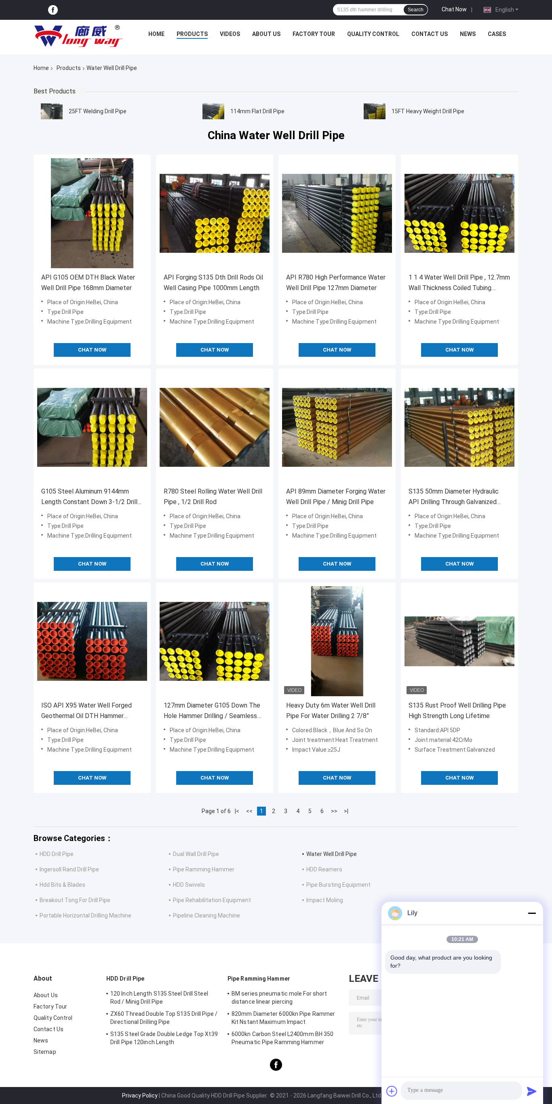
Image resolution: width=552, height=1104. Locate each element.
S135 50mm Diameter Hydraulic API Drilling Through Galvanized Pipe (454, 497)
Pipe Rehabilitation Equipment (212, 900)
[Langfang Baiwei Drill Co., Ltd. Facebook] (53, 10)
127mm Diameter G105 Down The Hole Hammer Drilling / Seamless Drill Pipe (212, 711)
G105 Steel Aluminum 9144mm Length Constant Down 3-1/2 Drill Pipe (89, 497)
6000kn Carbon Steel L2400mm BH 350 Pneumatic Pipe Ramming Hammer (282, 1038)
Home (156, 34)
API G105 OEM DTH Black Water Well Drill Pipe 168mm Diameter (88, 282)
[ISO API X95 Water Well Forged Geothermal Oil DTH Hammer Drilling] (92, 641)
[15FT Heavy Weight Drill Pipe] (375, 111)
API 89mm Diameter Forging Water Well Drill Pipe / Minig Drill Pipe (336, 496)
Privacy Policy (140, 1095)
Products (192, 34)
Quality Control (373, 34)
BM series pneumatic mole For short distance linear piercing (279, 997)
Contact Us (429, 34)
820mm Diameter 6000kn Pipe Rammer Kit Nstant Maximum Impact (283, 1018)
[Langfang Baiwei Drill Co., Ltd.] (78, 36)
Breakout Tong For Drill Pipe (75, 900)
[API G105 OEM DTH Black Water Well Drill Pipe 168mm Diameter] (92, 213)
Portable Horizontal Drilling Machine (85, 915)
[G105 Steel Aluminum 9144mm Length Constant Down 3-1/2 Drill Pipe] (92, 427)
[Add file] (392, 1091)
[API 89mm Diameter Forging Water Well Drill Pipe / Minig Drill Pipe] (337, 427)
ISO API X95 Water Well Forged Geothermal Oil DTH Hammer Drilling (86, 711)
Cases (497, 34)
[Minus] (532, 913)
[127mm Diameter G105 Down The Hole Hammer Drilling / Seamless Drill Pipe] (215, 641)
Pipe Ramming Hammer (203, 869)
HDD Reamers (324, 869)
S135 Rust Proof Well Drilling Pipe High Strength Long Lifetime (457, 710)
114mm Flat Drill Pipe (257, 111)
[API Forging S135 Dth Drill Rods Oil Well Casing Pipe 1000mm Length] (215, 213)
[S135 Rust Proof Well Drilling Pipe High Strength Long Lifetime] (459, 641)
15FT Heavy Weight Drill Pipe (428, 111)
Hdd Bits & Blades (62, 885)
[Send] (531, 1091)
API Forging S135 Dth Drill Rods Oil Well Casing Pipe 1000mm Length (213, 282)
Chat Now (454, 9)
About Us (266, 34)
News (468, 34)
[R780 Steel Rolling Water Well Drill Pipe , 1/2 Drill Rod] (215, 427)
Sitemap (45, 1052)
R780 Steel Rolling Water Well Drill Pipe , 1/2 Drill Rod (213, 496)
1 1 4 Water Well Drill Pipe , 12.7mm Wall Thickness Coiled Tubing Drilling (459, 283)
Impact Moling (324, 900)
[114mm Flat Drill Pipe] (213, 111)
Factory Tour (314, 34)
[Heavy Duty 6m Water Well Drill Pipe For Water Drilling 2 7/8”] (337, 641)
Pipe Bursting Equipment (338, 885)
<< (249, 811)
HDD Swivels (189, 885)
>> (334, 811)
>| (346, 811)
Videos (230, 34)
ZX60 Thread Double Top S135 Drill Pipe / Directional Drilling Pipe (163, 1018)
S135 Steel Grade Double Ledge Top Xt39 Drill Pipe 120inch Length (164, 1038)
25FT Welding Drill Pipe (97, 111)
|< (237, 811)
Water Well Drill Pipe (331, 854)
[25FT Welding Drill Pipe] (52, 111)
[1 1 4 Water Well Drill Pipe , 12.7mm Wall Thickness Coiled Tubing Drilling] (459, 213)
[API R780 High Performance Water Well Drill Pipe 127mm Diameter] (337, 213)
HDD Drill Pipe (57, 854)
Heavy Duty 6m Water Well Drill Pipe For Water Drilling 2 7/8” (330, 710)
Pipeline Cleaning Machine (206, 915)
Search (415, 10)
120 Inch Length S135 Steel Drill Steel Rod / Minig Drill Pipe (159, 997)
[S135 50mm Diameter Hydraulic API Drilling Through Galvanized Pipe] (459, 427)
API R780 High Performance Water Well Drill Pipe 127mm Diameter (336, 282)
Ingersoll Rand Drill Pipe (69, 869)
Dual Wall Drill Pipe (196, 854)
